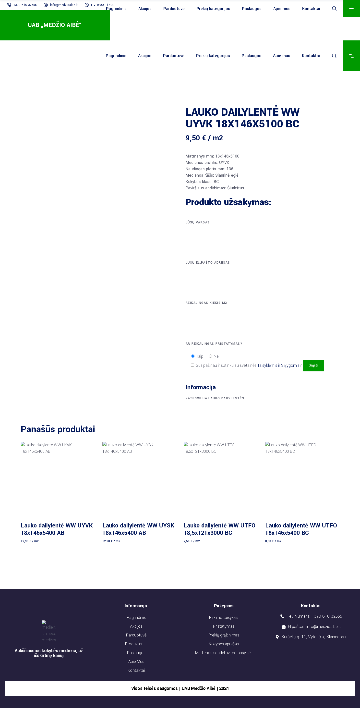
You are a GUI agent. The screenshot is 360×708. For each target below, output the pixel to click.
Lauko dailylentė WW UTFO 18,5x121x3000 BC (219, 529)
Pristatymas (223, 626)
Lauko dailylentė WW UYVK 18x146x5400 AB (57, 529)
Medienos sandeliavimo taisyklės (223, 653)
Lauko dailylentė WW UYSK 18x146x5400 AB (138, 529)
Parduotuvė (136, 635)
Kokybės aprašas (224, 644)
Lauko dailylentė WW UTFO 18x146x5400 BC (301, 529)
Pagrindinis (136, 617)
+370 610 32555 (25, 5)
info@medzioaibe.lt (64, 5)
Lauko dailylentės (226, 398)
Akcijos (136, 626)
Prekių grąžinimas (223, 635)
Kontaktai (136, 670)
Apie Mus (136, 661)
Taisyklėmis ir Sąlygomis (278, 365)
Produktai (133, 644)
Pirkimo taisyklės (223, 617)
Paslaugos (136, 653)
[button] (136, 644)
